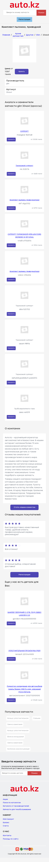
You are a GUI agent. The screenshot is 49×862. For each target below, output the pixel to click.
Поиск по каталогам (12, 802)
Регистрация (24, 19)
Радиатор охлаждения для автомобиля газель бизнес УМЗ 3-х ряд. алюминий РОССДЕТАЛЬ (24, 689)
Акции (5, 799)
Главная (6, 35)
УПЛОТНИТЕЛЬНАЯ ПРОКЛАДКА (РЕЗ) (24, 650)
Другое (29, 35)
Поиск (41, 13)
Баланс (6, 822)
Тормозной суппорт (24, 165)
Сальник (36, 718)
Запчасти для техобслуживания (17, 809)
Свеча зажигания (14, 724)
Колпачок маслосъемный (18, 749)
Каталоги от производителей (16, 806)
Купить (22, 71)
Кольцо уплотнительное (17, 718)
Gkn (38, 35)
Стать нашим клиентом (24, 507)
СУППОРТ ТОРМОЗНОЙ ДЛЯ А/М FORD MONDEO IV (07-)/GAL (24, 236)
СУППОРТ (24, 131)
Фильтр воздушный (15, 736)
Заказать (11, 139)
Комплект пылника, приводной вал (24, 200)
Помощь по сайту (10, 839)
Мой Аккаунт (8, 819)
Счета (6, 826)
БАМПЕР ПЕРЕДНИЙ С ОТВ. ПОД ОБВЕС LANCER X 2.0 (24, 614)
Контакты (7, 835)
